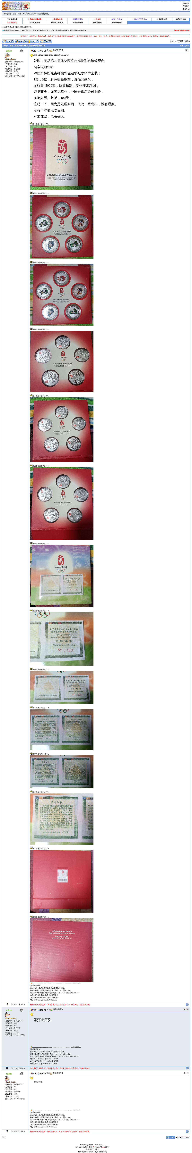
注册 (10, 14)
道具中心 (35, 14)
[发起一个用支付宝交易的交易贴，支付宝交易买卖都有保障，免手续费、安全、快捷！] (21, 41)
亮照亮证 (59, 50)
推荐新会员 (97, 23)
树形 (181, 46)
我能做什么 (44, 14)
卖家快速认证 (78, 23)
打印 (187, 46)
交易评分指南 (181, 19)
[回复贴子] (46, 41)
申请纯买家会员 (57, 23)
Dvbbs (90, 1145)
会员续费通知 (117, 23)
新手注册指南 (35, 23)
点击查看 (17, 69)
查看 (54, 50)
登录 (5, 14)
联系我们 (186, 6)
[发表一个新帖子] (8, 41)
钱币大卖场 (26, 30)
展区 (29, 14)
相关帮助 (186, 9)
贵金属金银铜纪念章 (40, 30)
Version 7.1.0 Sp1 (99, 1145)
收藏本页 (186, 3)
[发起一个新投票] (33, 41)
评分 (48, 50)
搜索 (14, 14)
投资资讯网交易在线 (12, 30)
